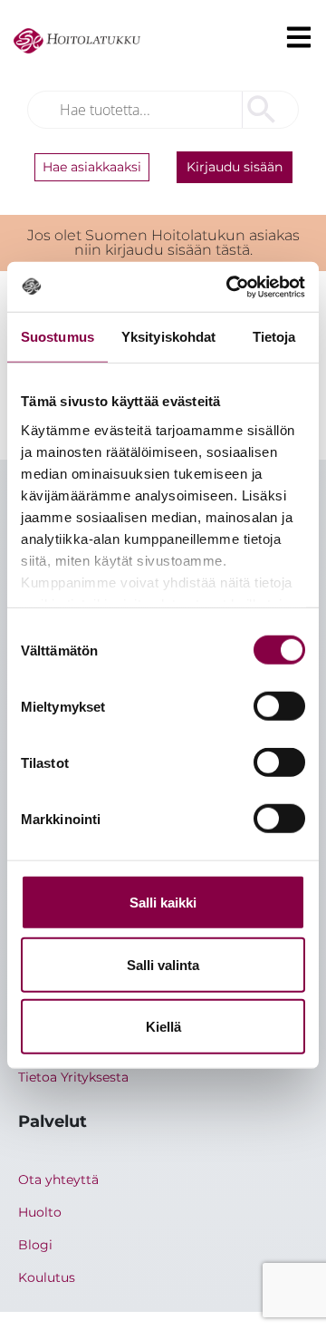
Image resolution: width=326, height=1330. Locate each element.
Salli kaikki (163, 902)
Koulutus (46, 1277)
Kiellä (163, 1026)
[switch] (279, 706)
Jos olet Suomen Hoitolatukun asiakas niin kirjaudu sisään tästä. (163, 242)
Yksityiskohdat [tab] (168, 337)
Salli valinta (163, 964)
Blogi (35, 1245)
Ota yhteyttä (58, 1179)
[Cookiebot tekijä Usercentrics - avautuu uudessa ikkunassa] (230, 286)
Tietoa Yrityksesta (73, 1077)
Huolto (40, 1212)
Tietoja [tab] (274, 337)
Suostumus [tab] (57, 337)
